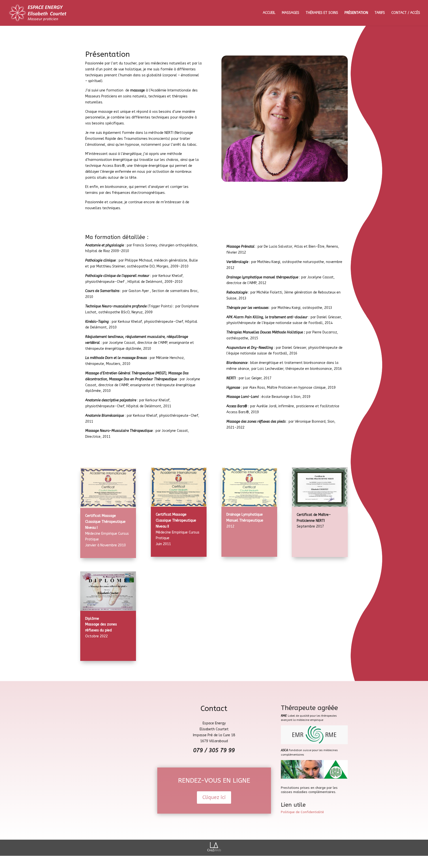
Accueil (269, 13)
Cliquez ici (214, 797)
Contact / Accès (405, 13)
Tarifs (379, 13)
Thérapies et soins (322, 13)
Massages (290, 13)
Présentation (356, 13)
